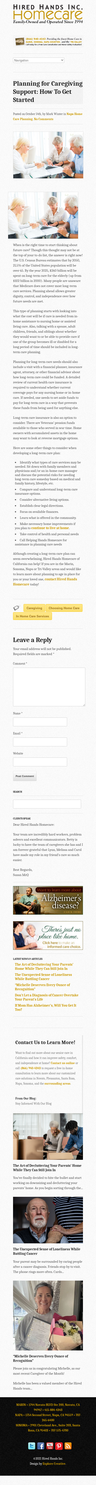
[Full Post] (80, 1157)
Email (18, 733)
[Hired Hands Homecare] (48, 23)
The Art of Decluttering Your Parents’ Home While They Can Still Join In (44, 966)
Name (18, 713)
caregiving (34, 608)
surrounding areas (57, 1083)
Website (18, 753)
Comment (20, 663)
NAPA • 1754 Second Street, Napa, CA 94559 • (45, 1415)
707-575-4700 (59, 1430)
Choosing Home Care (64, 608)
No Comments (43, 119)
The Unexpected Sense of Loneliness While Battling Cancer (43, 977)
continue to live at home (50, 528)
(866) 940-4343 (31, 1068)
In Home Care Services (32, 616)
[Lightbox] (75, 1157)
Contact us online (63, 1063)
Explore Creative (54, 1463)
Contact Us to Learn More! (45, 1042)
